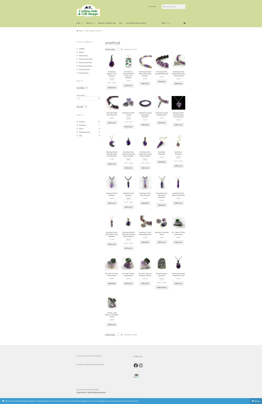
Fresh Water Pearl (84, 132)
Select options (161, 287)
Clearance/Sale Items (86, 59)
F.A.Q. (121, 23)
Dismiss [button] (257, 401)
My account (152, 6)
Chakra (81, 128)
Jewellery (82, 48)
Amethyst (82, 121)
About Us (89, 23)
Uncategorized (83, 73)
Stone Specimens (84, 69)
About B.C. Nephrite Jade (107, 23)
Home (81, 31)
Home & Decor (83, 55)
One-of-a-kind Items (85, 62)
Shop (78, 23)
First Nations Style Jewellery (136, 23)
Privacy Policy (81, 392)
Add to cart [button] (111, 87)
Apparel (81, 52)
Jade (80, 135)
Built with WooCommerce (97, 392)
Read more (161, 81)
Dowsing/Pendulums (85, 66)
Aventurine (82, 125)
